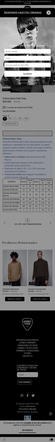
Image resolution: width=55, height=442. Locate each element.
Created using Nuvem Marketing (27, 83)
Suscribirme (27, 73)
